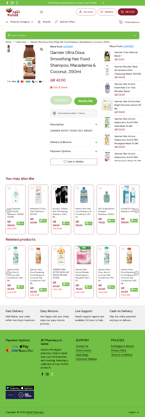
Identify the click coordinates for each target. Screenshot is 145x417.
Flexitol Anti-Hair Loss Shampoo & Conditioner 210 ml (83, 212)
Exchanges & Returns (122, 346)
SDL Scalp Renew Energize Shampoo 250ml (106, 211)
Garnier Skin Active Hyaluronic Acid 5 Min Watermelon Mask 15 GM (127, 157)
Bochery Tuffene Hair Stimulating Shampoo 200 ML (60, 212)
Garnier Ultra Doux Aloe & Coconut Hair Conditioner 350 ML (15, 275)
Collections (20, 42)
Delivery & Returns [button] (61, 142)
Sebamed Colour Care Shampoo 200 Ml (38, 211)
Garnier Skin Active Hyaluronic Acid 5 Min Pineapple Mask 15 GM (126, 140)
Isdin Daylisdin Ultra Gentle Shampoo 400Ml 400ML (15, 212)
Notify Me (85, 101)
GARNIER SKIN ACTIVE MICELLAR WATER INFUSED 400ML (61, 273)
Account (88, 11)
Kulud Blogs (82, 354)
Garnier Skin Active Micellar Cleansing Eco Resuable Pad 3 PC (82, 275)
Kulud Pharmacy (35, 412)
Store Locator (83, 350)
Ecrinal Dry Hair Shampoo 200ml (129, 210)
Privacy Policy (118, 350)
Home (8, 42)
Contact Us (82, 346)
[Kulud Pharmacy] (13, 12)
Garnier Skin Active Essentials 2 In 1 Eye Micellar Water (124, 88)
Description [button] (57, 124)
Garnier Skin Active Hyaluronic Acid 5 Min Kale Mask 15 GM (126, 122)
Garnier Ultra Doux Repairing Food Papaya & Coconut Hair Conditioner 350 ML (37, 276)
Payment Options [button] (60, 151)
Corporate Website (86, 359)
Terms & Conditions (121, 354)
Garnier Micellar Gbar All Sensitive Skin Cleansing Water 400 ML (127, 70)
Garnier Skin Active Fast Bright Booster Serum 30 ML (127, 105)
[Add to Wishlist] (9, 188)
